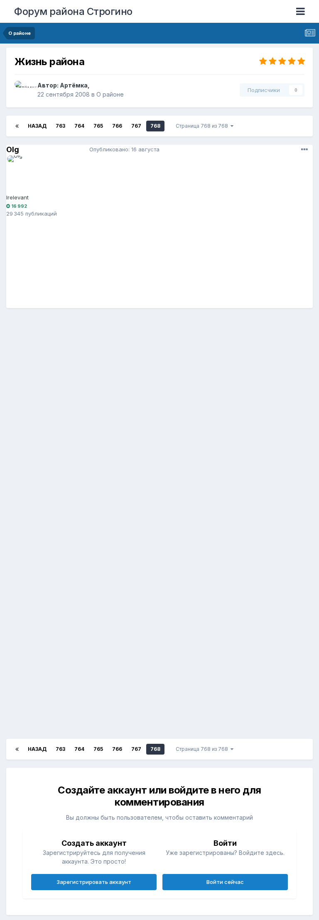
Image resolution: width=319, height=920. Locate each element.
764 (79, 126)
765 (98, 126)
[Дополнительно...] (304, 150)
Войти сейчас (225, 882)
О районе (110, 94)
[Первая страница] (17, 126)
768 (155, 126)
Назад (37, 126)
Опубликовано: (124, 149)
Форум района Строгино (73, 11)
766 (117, 126)
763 (60, 126)
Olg (12, 149)
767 (136, 126)
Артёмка (74, 85)
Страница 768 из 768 (203, 126)
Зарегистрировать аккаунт (93, 882)
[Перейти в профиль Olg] (25, 174)
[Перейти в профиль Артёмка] (24, 90)
